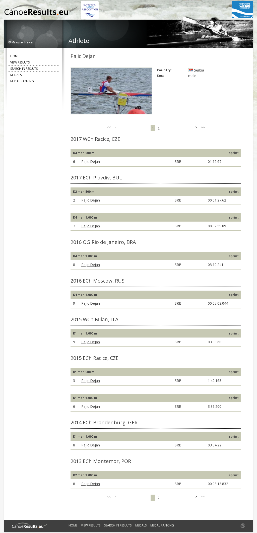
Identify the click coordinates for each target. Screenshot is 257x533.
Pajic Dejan (90, 161)
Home (14, 56)
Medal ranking (22, 81)
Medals (16, 75)
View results (20, 62)
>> (203, 127)
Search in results (24, 68)
